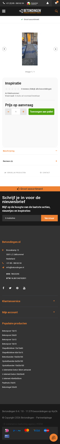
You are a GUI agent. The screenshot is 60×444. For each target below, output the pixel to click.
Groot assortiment (31, 19)
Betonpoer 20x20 (9, 335)
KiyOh (54, 411)
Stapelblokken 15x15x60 (12, 348)
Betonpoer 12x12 (9, 339)
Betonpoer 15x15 (9, 331)
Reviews (8, 161)
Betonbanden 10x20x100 (12, 357)
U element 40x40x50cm (12, 378)
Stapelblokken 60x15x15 (12, 352)
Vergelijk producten (16, 173)
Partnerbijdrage (44, 417)
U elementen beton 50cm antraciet (16, 370)
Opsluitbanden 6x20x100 (12, 361)
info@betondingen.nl (15, 267)
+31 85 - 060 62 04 (13, 263)
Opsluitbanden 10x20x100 (13, 365)
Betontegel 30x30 (9, 387)
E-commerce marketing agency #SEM (23, 424)
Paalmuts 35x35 (8, 383)
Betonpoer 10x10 (9, 344)
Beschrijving (8, 151)
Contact (46, 173)
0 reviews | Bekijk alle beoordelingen (36, 89)
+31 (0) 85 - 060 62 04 (15, 3)
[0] (56, 3)
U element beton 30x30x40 (13, 374)
